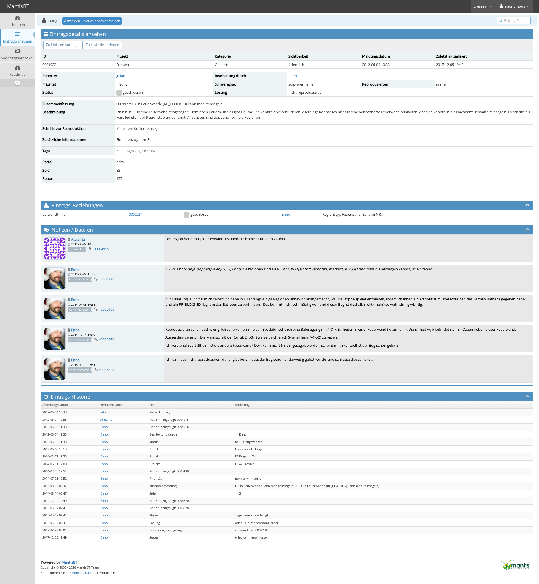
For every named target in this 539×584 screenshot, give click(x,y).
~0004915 (101, 248)
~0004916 (106, 279)
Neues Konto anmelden (102, 21)
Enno (292, 75)
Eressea (480, 6)
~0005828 (106, 369)
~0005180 (106, 309)
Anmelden (72, 21)
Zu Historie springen (102, 44)
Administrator (82, 573)
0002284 (136, 214)
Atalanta (78, 239)
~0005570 (106, 339)
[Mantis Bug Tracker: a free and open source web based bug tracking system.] (515, 564)
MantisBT (69, 562)
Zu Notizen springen (63, 44)
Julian (120, 75)
